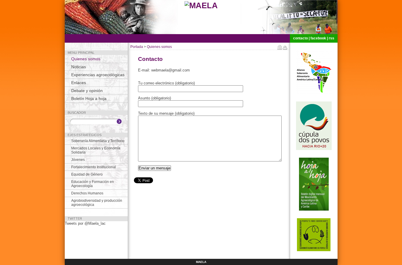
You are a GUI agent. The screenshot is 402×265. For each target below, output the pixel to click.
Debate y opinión (87, 90)
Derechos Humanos (87, 193)
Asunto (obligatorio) (154, 98)
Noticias (78, 66)
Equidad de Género (87, 174)
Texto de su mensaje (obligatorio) (166, 113)
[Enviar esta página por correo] (280, 48)
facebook (318, 38)
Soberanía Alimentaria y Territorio (97, 141)
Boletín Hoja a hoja (89, 98)
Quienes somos (85, 58)
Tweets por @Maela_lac (85, 223)
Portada (136, 47)
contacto (300, 38)
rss (331, 38)
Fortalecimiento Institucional (93, 167)
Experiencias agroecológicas (97, 74)
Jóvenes (78, 160)
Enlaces (78, 82)
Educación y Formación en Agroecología (92, 184)
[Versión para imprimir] (285, 48)
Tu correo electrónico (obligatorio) (166, 83)
